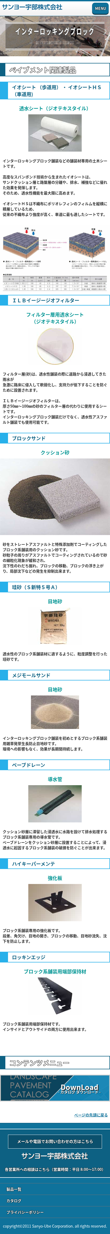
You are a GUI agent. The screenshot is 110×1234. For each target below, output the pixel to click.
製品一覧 (13, 1189)
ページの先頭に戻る (91, 1115)
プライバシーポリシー (25, 1212)
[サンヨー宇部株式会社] (32, 8)
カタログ (13, 1200)
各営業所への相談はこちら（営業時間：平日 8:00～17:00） (55, 1169)
